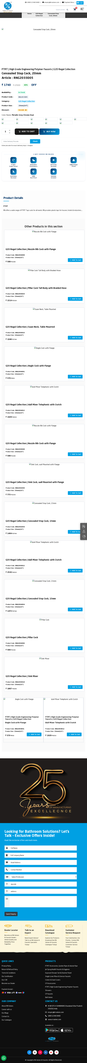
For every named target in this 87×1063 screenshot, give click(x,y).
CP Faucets (49, 994)
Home (29, 13)
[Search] (67, 9)
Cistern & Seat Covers (52, 980)
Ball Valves (49, 997)
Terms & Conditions (9, 973)
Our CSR (4, 980)
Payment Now (69, 2)
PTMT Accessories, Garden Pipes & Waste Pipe (61, 966)
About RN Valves (7, 1006)
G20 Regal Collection (26, 101)
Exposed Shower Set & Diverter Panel (58, 973)
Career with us (7, 1009)
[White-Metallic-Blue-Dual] (32, 119)
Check (35, 141)
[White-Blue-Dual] (46, 119)
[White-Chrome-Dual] (17, 123)
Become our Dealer (8, 983)
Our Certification (7, 976)
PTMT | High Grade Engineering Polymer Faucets (61, 987)
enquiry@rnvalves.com (51, 2)
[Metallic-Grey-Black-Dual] (61, 119)
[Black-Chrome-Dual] (3, 123)
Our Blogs (5, 1013)
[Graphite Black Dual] (61, 123)
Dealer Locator (11, 930)
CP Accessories (50, 983)
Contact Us (5, 1016)
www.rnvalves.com (54, 1019)
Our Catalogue (7, 1020)
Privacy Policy (6, 966)
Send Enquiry (11, 914)
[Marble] (75, 119)
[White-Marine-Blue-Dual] (46, 123)
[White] (3, 119)
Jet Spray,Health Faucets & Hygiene (57, 969)
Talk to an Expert (29, 931)
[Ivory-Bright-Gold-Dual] (17, 119)
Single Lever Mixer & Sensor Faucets (58, 976)
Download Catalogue (49, 931)
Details (22, 110)
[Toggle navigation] (82, 9)
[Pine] (32, 123)
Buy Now (51, 132)
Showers (48, 990)
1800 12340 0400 (33, 2)
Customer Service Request (73, 931)
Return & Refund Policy (10, 969)
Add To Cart (28, 132)
